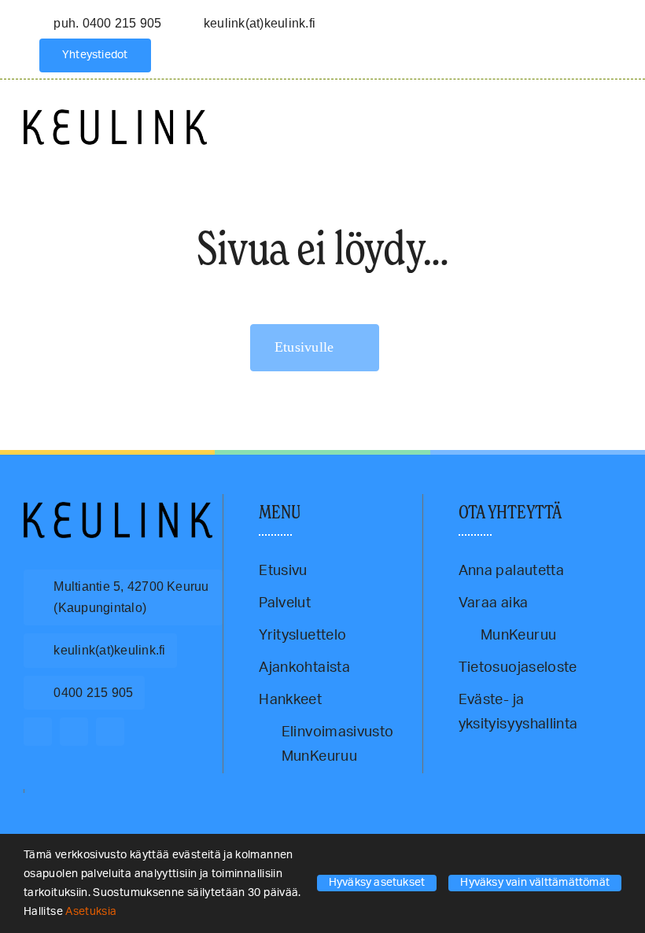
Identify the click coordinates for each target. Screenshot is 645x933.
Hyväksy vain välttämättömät (535, 882)
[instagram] (74, 731)
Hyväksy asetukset (377, 882)
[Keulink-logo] (118, 509)
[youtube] (110, 731)
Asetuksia (92, 911)
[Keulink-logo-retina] (115, 116)
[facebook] (38, 731)
